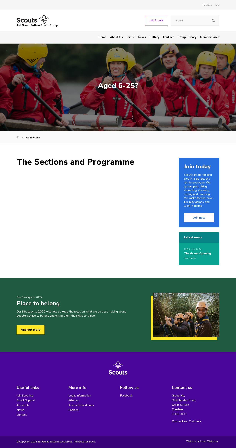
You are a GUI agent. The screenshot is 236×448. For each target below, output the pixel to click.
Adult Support (26, 400)
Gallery (154, 37)
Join (217, 5)
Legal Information (79, 396)
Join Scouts (156, 20)
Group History (187, 37)
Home (102, 37)
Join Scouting (25, 396)
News (142, 37)
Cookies (207, 5)
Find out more (30, 330)
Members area (209, 37)
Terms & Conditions (81, 405)
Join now (199, 218)
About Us (116, 37)
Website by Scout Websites (202, 441)
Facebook (126, 396)
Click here (195, 421)
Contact (168, 37)
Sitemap (73, 400)
